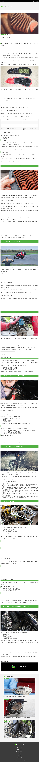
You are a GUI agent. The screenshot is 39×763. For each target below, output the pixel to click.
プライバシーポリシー (19, 751)
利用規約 (19, 753)
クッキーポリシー (19, 755)
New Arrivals (5, 3)
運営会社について (19, 749)
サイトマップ (19, 757)
